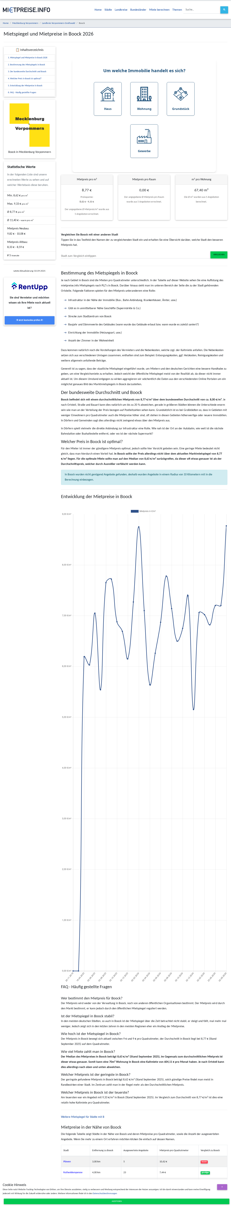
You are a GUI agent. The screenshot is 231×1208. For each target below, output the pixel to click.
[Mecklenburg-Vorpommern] (29, 125)
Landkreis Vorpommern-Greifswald (58, 23)
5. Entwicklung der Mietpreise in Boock (25, 86)
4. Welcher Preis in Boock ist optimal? (25, 79)
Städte (108, 9)
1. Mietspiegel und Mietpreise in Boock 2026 (27, 58)
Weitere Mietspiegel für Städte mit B (82, 1117)
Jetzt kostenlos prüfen (29, 320)
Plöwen (67, 1161)
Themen (177, 9)
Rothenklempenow (72, 1172)
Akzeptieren (117, 1201)
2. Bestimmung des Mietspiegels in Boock (26, 65)
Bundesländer (138, 9)
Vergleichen (219, 255)
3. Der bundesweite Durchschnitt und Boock (27, 72)
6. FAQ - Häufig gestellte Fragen (22, 92)
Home (98, 9)
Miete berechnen (159, 9)
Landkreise (121, 9)
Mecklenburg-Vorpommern (25, 23)
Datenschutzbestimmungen (105, 1193)
